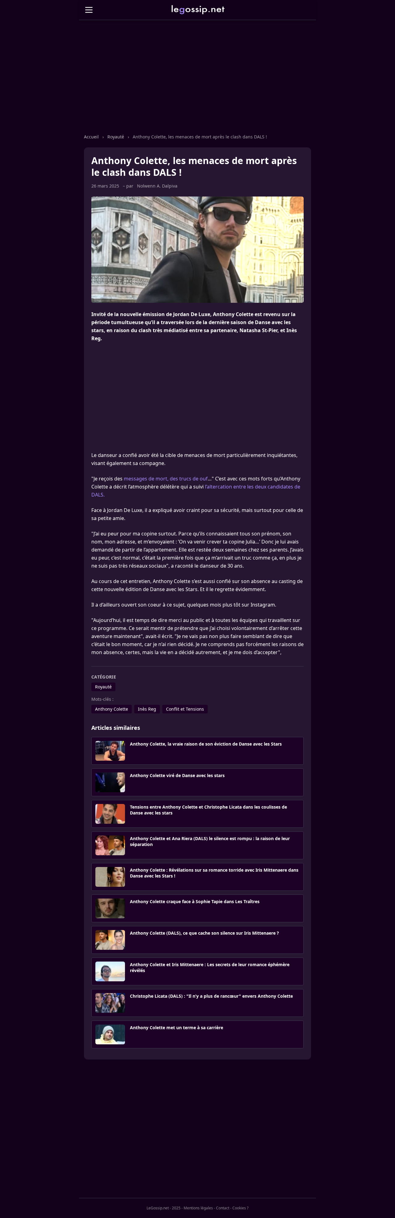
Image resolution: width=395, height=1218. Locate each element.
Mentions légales (198, 1208)
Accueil (91, 137)
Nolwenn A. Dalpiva (157, 186)
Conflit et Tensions (185, 709)
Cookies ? (240, 1208)
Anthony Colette (111, 709)
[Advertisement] (197, 83)
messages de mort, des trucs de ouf (166, 478)
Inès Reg (147, 709)
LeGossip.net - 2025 (164, 1208)
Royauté (115, 137)
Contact (222, 1208)
